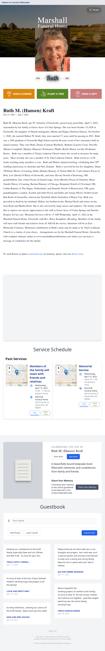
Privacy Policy (45, 639)
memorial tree (36, 253)
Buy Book (73, 456)
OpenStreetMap (55, 643)
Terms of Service (60, 639)
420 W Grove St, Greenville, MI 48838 (42, 405)
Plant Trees (45, 413)
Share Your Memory (87, 487)
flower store (77, 253)
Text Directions (35, 414)
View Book (58, 456)
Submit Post (89, 532)
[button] (16, 372)
